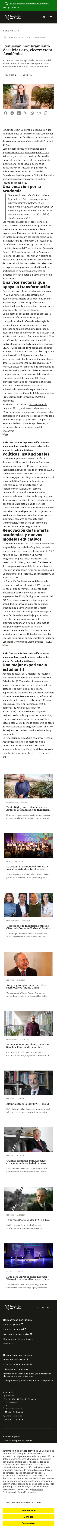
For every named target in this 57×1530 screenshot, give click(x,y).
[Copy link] (45, 113)
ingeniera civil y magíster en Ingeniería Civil (26, 152)
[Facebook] (5, 113)
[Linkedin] (18, 113)
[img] (13, 17)
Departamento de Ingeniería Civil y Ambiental (27, 175)
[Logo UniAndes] (13, 17)
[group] (28, 800)
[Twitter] (25, 113)
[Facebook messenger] (12, 113)
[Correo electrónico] (38, 113)
